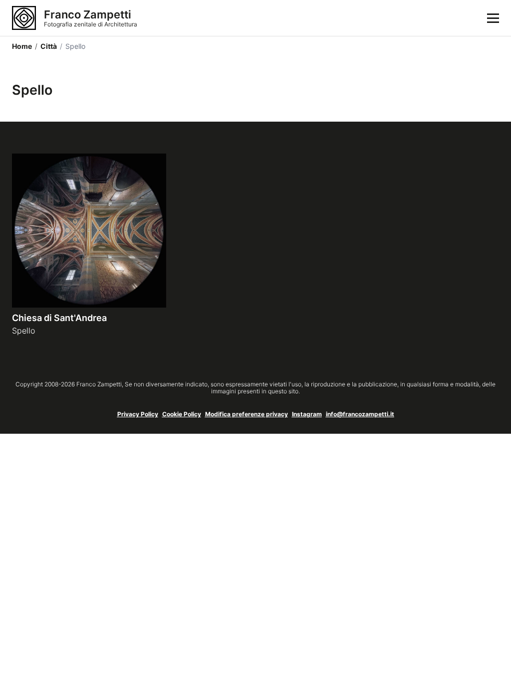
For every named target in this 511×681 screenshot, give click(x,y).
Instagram (307, 414)
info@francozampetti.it (360, 414)
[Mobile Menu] (493, 18)
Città (46, 46)
